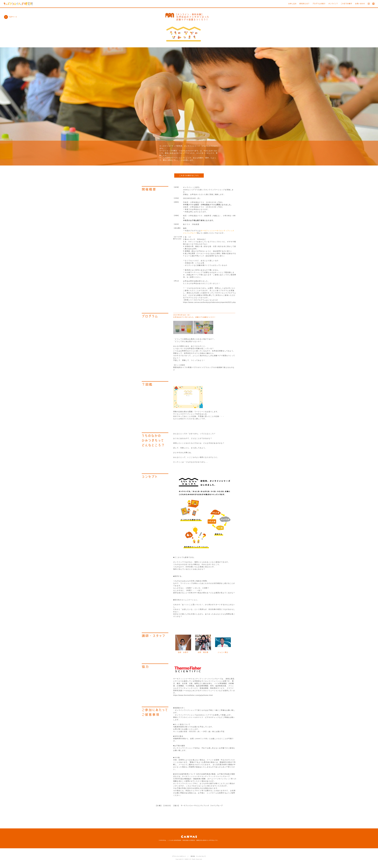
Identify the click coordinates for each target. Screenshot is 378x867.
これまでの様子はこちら (189, 175)
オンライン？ (333, 3)
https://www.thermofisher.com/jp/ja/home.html (193, 695)
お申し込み (292, 3)
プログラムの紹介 (319, 3)
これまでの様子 (346, 3)
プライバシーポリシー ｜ (180, 856)
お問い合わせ (360, 3)
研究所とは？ (304, 3)
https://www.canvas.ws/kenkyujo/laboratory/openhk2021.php (209, 302)
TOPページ (13, 17)
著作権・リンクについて (198, 856)
